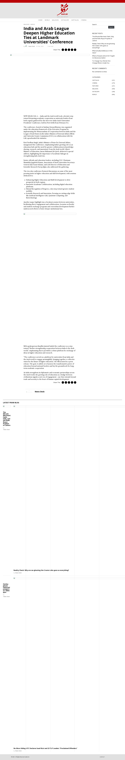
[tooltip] (108, 1)
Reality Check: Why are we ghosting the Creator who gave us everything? (103, 46)
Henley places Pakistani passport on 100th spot (6, 599)
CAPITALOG (95, 80)
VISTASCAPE (95, 91)
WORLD (32, 24)
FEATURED (95, 86)
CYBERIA (94, 83)
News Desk (31, 46)
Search (94, 24)
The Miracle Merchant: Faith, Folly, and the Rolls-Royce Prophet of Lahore (103, 39)
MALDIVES (27, 24)
